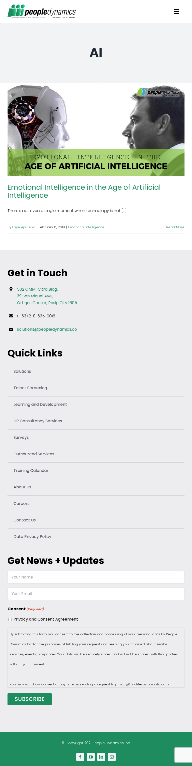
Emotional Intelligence (86, 227)
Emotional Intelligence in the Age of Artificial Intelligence (96, 130)
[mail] (112, 757)
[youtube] (91, 757)
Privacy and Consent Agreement (46, 619)
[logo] (42, 6)
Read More (175, 227)
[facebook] (80, 757)
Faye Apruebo (23, 227)
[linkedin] (101, 757)
